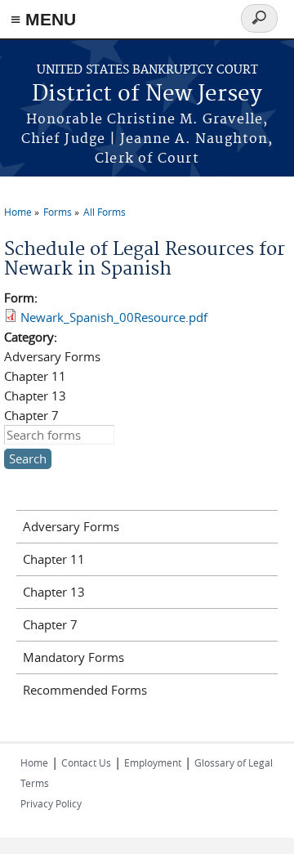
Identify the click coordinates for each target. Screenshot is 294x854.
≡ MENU (43, 19)
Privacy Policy (51, 803)
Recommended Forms (85, 690)
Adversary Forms (71, 526)
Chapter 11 (54, 559)
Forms (57, 211)
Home (18, 211)
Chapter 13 (54, 591)
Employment (152, 762)
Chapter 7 (50, 624)
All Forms (104, 211)
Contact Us (86, 762)
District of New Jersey (147, 94)
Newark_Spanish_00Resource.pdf (113, 317)
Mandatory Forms (73, 657)
